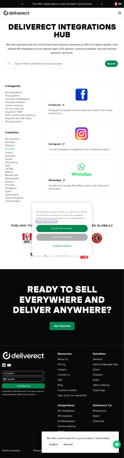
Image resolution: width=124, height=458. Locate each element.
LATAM (9, 168)
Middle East (11, 175)
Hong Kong (11, 162)
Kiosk (96, 380)
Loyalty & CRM (13, 111)
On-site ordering (14, 108)
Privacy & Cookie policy (46, 221)
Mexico (9, 172)
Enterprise (98, 421)
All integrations (13, 92)
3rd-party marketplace (17, 99)
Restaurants (99, 410)
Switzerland (11, 194)
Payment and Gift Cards (18, 118)
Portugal (10, 185)
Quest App (99, 390)
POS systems (12, 95)
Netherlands (12, 178)
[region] (62, 229)
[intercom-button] (117, 444)
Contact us (64, 374)
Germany (10, 155)
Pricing (61, 364)
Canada (9, 149)
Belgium (10, 145)
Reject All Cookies (62, 237)
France (9, 152)
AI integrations (13, 121)
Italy (7, 165)
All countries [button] (12, 138)
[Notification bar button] (22, 4)
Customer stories (67, 390)
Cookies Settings (62, 245)
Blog (60, 385)
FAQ (60, 380)
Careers (62, 369)
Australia (10, 142)
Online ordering (14, 105)
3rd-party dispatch (15, 102)
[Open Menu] (119, 13)
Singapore (11, 188)
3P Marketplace (66, 421)
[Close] (114, 436)
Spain (8, 191)
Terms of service (11, 450)
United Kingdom (14, 197)
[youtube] (9, 365)
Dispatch (98, 374)
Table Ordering (101, 385)
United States (12, 201)
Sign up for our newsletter (72, 395)
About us (63, 359)
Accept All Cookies (62, 228)
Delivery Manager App (105, 364)
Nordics (9, 181)
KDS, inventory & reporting (20, 115)
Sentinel (97, 359)
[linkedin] (4, 365)
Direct (96, 369)
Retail (96, 416)
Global (8, 159)
